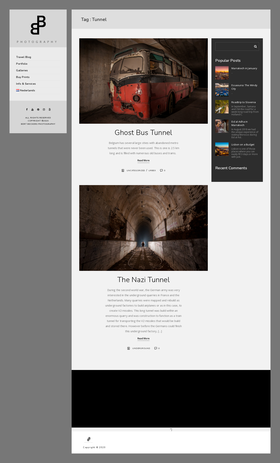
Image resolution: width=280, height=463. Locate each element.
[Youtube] (32, 109)
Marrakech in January (244, 68)
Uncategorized (136, 170)
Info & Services (26, 84)
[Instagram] (44, 109)
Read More (144, 160)
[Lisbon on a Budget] (222, 149)
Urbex (152, 170)
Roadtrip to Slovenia (243, 102)
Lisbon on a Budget (242, 144)
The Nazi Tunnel (143, 280)
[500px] (49, 109)
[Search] (254, 46)
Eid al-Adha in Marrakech (239, 123)
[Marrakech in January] (222, 72)
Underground (141, 348)
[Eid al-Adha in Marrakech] (222, 126)
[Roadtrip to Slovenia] (222, 106)
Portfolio (22, 64)
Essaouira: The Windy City (244, 86)
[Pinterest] (38, 109)
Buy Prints (23, 77)
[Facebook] (27, 109)
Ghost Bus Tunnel (143, 132)
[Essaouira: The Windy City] (222, 89)
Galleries (22, 70)
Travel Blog (23, 57)
